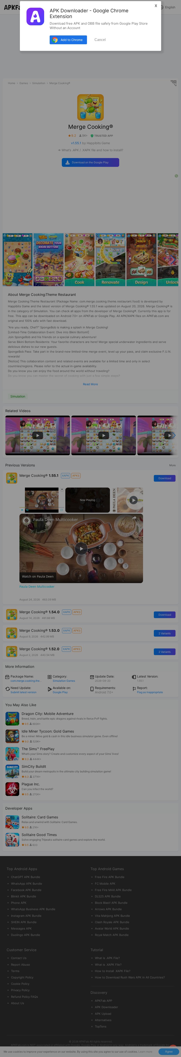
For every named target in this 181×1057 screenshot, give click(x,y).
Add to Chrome (72, 40)
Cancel (100, 40)
